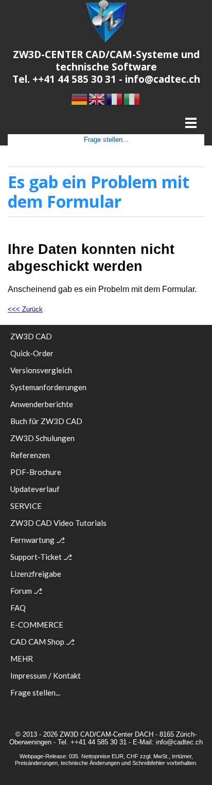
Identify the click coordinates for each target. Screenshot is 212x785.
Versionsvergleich (41, 370)
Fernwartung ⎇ (37, 539)
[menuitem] (106, 339)
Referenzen (30, 455)
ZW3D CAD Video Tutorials (58, 522)
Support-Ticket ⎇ (41, 556)
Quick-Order (32, 353)
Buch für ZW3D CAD (46, 421)
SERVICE (26, 505)
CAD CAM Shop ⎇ (42, 641)
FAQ (18, 607)
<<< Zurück (25, 309)
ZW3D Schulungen (42, 438)
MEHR (21, 658)
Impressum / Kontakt (45, 675)
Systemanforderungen (48, 387)
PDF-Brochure (35, 472)
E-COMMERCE (36, 624)
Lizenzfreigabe (35, 573)
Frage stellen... (106, 139)
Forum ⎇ (26, 590)
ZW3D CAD (31, 336)
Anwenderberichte (41, 404)
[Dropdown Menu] (190, 123)
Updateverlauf (35, 489)
